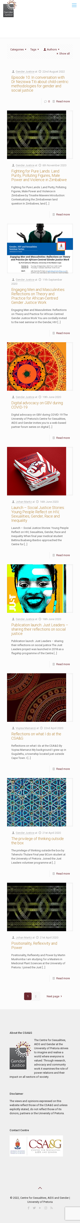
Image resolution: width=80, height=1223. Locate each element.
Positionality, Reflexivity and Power (34, 945)
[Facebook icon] (28, 1208)
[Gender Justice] (9, 5)
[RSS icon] (51, 1208)
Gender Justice (25, 71)
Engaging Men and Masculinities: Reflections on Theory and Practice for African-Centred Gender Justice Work (38, 296)
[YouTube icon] (40, 1208)
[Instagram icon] (46, 1208)
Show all (64, 53)
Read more (63, 101)
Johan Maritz (24, 501)
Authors (52, 49)
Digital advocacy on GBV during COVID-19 (37, 405)
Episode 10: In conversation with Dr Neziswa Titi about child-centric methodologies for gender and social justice (39, 83)
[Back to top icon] (40, 1188)
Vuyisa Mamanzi (26, 728)
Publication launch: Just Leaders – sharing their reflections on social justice (39, 629)
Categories (17, 49)
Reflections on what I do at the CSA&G (36, 736)
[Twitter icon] (34, 1208)
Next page (53, 996)
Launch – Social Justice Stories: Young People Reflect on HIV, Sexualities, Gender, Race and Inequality (38, 514)
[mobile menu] (74, 6)
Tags (33, 49)
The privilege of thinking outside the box (37, 840)
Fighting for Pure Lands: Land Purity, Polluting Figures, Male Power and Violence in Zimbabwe (39, 175)
